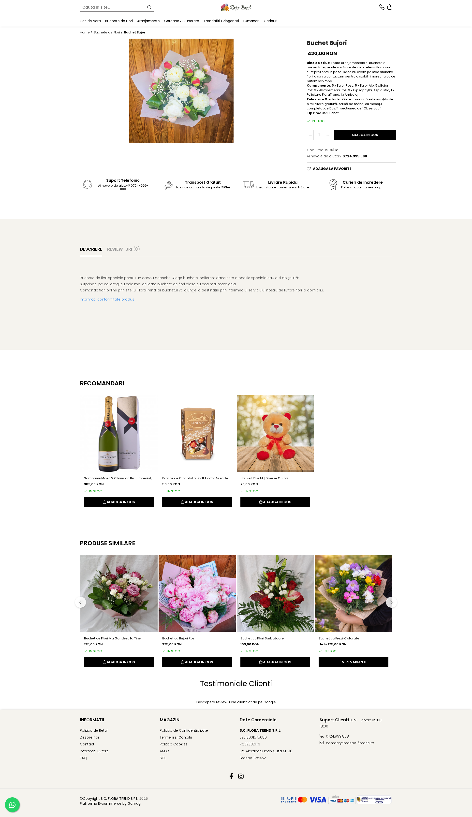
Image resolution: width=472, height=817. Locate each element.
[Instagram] (240, 776)
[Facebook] (231, 776)
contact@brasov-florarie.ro (349, 743)
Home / (86, 32)
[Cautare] (149, 7)
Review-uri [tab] (123, 249)
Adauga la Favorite (332, 168)
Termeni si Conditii (176, 737)
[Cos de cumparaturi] (389, 7)
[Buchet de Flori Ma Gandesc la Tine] (119, 593)
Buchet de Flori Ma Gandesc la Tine (112, 638)
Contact (87, 744)
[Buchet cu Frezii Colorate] (353, 593)
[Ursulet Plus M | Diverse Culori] (275, 433)
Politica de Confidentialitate (184, 730)
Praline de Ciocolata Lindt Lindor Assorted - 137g (196, 478)
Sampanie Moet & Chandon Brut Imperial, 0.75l (118, 478)
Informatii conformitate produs (107, 299)
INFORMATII (92, 720)
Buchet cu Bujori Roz (178, 638)
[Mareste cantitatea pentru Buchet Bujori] (328, 135)
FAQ (83, 758)
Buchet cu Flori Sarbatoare (262, 638)
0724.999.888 (337, 736)
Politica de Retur (94, 730)
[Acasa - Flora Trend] (236, 7)
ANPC (164, 751)
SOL (163, 758)
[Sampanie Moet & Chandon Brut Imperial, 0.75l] (119, 433)
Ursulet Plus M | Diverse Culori (264, 478)
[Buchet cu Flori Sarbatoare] (275, 593)
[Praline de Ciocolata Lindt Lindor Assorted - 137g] (197, 433)
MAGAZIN (169, 720)
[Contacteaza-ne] (381, 7)
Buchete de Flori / (108, 32)
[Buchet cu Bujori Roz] (197, 593)
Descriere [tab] (91, 249)
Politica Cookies (174, 744)
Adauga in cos (365, 135)
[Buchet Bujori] (181, 91)
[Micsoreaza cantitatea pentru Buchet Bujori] (310, 135)
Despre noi (89, 737)
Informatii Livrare (94, 751)
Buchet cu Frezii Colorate (339, 638)
